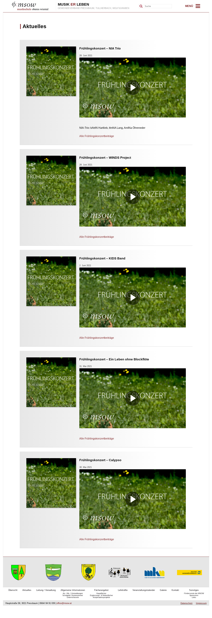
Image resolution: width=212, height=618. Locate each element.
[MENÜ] (198, 7)
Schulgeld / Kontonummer (72, 595)
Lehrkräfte (123, 590)
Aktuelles (26, 590)
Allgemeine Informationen (73, 590)
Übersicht (12, 590)
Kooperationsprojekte (101, 597)
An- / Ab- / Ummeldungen (73, 593)
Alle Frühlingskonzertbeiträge (96, 136)
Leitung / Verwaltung (46, 590)
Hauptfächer (101, 593)
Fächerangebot (101, 590)
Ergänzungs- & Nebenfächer (101, 595)
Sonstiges (194, 590)
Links (194, 597)
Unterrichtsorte (73, 597)
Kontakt (175, 590)
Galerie (163, 590)
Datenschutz (187, 603)
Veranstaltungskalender (143, 590)
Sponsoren (193, 595)
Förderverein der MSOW (194, 593)
